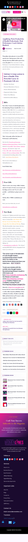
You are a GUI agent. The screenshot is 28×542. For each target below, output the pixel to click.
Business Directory (8, 470)
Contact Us (6, 495)
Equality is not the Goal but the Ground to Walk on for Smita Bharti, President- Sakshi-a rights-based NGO (14, 369)
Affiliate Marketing (8, 475)
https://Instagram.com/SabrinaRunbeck (12, 170)
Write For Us (6, 467)
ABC (10, 150)
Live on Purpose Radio (14, 153)
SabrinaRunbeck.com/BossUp (11, 245)
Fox (5, 150)
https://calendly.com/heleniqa (15, 275)
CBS (7, 150)
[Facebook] (4, 304)
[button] (22, 12)
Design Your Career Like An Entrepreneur (13, 363)
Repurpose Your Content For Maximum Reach (14, 357)
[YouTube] (13, 304)
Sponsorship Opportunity (9, 481)
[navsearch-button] (25, 12)
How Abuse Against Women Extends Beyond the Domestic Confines (14, 366)
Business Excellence (10, 34)
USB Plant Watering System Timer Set (12, 360)
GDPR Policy (6, 503)
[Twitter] (7, 304)
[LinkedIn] (15, 304)
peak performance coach (12, 309)
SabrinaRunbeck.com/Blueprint (10, 207)
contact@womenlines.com (14, 511)
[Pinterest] (18, 304)
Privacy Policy (7, 498)
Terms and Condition (8, 500)
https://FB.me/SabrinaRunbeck (10, 173)
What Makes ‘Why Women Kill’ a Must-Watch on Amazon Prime (14, 354)
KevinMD (10, 146)
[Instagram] (10, 304)
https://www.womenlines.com (16, 287)
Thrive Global (16, 146)
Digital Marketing (8, 478)
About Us (6, 489)
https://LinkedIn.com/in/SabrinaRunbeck (12, 177)
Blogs (5, 492)
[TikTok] (21, 304)
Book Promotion (7, 473)
